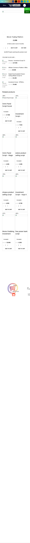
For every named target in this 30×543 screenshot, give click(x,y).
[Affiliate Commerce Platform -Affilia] (4, 69)
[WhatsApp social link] (25, 1)
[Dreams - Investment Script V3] (4, 62)
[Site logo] (14, 5)
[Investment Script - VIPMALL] (4, 84)
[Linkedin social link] (22, 1)
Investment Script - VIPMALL (16, 82)
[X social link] (16, 1)
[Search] (24, 5)
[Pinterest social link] (19, 1)
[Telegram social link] (28, 1)
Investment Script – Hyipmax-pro (20, 116)
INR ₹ (26, 9)
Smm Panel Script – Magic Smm (7, 155)
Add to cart (14, 47)
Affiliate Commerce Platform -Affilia (17, 67)
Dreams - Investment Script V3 (16, 60)
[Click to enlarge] (3, 33)
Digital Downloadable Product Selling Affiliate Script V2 (16, 74)
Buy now (23, 47)
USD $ (27, 12)
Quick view (4, 101)
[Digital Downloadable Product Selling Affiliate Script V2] (4, 76)
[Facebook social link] (13, 1)
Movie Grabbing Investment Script (8, 233)
